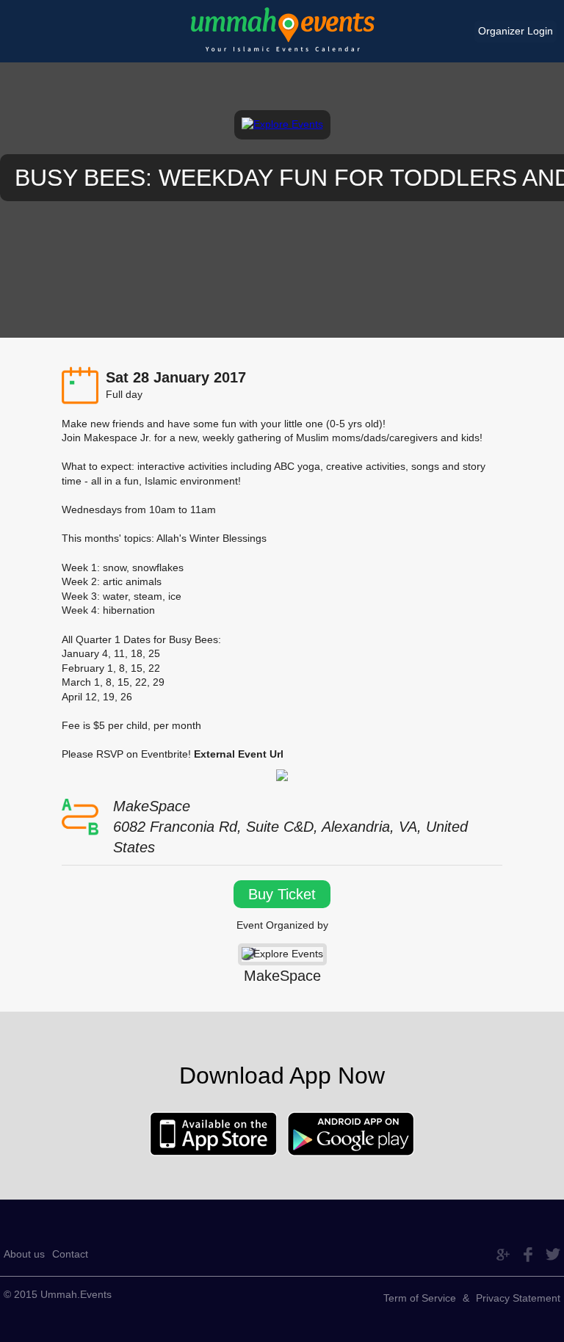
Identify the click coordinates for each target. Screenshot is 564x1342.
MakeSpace (282, 976)
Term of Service (419, 1298)
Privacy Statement (518, 1298)
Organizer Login (515, 31)
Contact (70, 1254)
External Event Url (238, 754)
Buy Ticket (282, 894)
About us (24, 1254)
